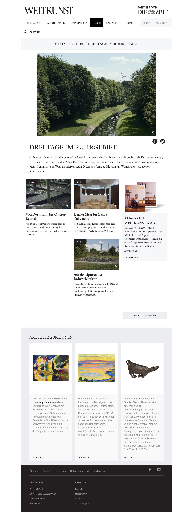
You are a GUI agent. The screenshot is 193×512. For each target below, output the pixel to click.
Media (146, 22)
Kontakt (47, 470)
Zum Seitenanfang (145, 315)
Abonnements (36, 503)
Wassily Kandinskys (45, 402)
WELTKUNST (36, 488)
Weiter (37, 457)
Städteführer (69, 43)
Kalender (112, 22)
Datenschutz (76, 470)
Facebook (153, 140)
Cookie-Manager (96, 470)
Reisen (97, 22)
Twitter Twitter (161, 140)
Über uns (34, 470)
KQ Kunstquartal (37, 498)
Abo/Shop (162, 22)
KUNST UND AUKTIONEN (42, 493)
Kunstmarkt (32, 22)
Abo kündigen (82, 503)
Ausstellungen (56, 22)
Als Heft (131, 257)
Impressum (60, 470)
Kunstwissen (79, 22)
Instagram (159, 470)
